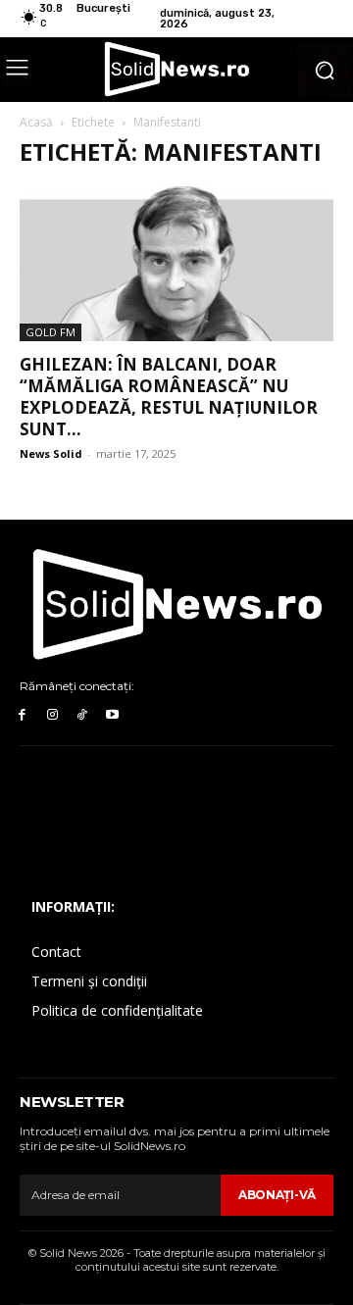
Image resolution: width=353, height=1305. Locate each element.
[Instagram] (52, 715)
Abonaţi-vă (277, 1194)
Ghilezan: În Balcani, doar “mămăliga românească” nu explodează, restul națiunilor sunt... (169, 396)
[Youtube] (112, 715)
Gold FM (50, 332)
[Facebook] (22, 715)
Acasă (36, 122)
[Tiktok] (83, 715)
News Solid (51, 453)
